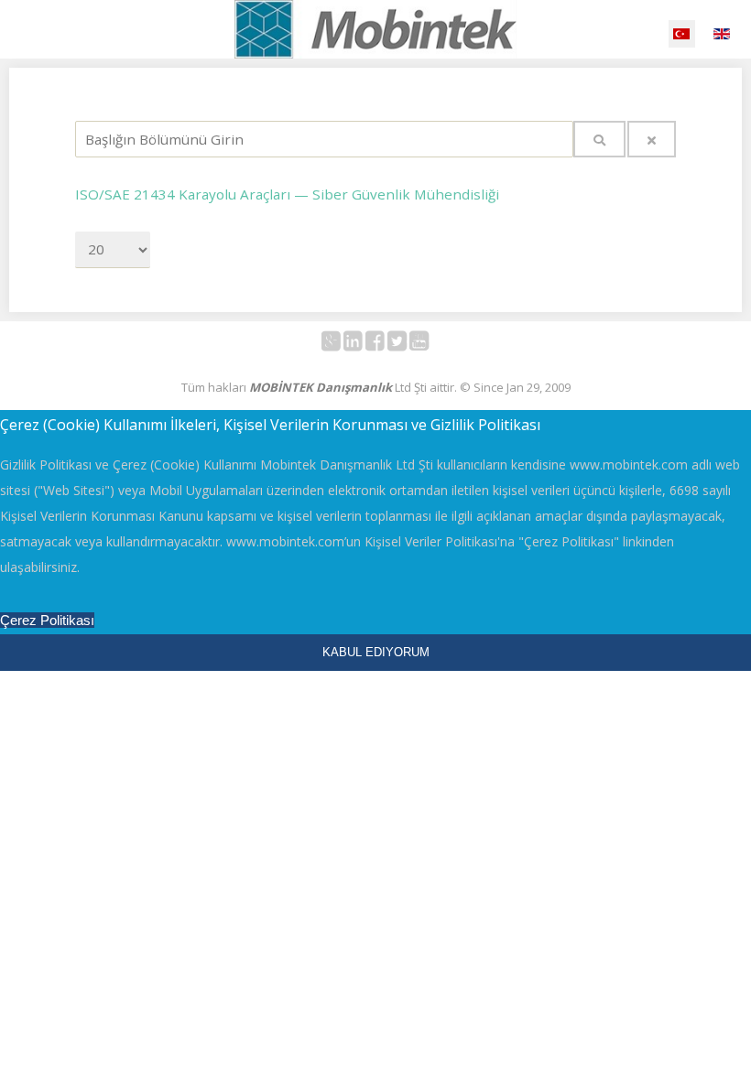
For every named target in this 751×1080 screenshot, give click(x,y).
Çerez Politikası (47, 620)
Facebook (385, 345)
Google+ (341, 345)
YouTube (429, 345)
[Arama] (599, 139)
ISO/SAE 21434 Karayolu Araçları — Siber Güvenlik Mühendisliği (287, 194)
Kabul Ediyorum (376, 652)
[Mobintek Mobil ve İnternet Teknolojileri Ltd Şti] (375, 29)
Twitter (407, 345)
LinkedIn (363, 345)
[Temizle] (651, 139)
